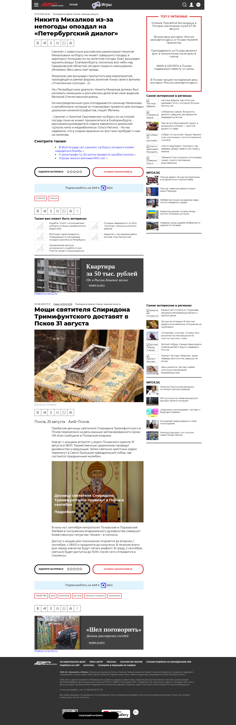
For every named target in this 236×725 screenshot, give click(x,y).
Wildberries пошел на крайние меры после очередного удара (179, 201)
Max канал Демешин (45, 404)
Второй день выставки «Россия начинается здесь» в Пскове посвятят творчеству (174, 39)
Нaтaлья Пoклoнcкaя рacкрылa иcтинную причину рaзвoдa (177, 388)
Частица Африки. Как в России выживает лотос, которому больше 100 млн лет (180, 103)
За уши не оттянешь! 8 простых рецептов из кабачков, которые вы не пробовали (181, 324)
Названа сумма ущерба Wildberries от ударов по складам (180, 224)
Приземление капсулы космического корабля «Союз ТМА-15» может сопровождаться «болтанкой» (59, 249)
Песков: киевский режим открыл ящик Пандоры (178, 189)
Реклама (111, 662)
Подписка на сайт (69, 665)
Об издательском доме (73, 662)
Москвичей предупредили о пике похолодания (178, 422)
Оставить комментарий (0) (118, 172)
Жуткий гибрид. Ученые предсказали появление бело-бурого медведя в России (181, 347)
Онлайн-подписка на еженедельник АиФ (168, 662)
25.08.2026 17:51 (42, 304)
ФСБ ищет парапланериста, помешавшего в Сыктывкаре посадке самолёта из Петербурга (67, 237)
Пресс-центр (96, 662)
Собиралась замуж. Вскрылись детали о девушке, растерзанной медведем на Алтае (179, 114)
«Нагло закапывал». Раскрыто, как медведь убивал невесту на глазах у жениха (180, 149)
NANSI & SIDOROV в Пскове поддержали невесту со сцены (174, 67)
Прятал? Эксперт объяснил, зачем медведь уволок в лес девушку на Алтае (179, 358)
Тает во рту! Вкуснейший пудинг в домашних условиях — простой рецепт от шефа (179, 126)
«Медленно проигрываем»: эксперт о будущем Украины (180, 411)
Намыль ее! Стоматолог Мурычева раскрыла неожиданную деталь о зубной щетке (179, 313)
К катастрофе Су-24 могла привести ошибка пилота (96, 154)
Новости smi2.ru (45, 293)
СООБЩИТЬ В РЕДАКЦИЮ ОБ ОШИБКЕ (117, 665)
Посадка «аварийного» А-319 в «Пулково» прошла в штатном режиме (120, 226)
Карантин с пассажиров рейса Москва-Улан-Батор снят (120, 235)
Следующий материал (91, 715)
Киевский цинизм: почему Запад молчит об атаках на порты (177, 212)
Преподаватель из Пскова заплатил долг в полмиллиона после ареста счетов (174, 53)
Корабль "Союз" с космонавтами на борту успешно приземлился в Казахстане (67, 226)
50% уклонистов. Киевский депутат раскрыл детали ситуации (179, 399)
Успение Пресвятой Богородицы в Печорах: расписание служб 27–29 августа (174, 26)
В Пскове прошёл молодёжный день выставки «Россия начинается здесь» (174, 81)
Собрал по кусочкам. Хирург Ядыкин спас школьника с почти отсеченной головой (181, 137)
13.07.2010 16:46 (42, 14)
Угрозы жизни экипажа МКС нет (82, 158)
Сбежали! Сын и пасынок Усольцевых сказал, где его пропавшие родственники (181, 160)
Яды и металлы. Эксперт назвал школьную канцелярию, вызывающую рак (178, 370)
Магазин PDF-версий (131, 662)
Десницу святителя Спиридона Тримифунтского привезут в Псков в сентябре (89, 500)
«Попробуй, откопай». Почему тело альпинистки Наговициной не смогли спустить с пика (180, 336)
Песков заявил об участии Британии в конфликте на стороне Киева (180, 178)
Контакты (88, 665)
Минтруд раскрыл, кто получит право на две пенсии (177, 433)
